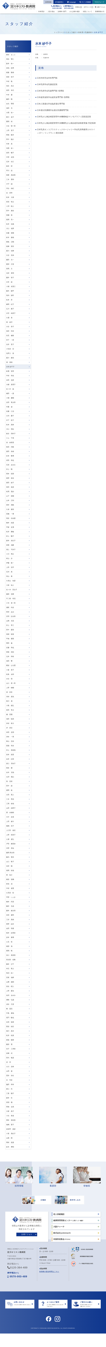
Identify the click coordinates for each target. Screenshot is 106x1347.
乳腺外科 (88, 32)
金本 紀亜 (10, 759)
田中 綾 (9, 786)
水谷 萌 (9, 679)
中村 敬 (9, 81)
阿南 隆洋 (10, 135)
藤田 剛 (9, 99)
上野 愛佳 (10, 991)
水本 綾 (9, 282)
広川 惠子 (10, 309)
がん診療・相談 (74, 11)
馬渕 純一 (11, 973)
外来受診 (41, 11)
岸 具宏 (9, 728)
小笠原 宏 (10, 349)
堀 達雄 (9, 362)
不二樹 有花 (11, 598)
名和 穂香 (10, 1022)
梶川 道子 (10, 117)
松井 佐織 (10, 224)
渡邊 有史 (10, 745)
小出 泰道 (10, 1116)
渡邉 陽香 (10, 1040)
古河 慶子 (10, 416)
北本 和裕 (10, 656)
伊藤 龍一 (10, 563)
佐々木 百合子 (11, 589)
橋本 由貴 (10, 523)
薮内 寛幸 (10, 857)
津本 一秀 (10, 737)
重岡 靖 (9, 121)
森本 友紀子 (11, 540)
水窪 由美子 (11, 313)
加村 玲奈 (10, 331)
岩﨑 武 (9, 1053)
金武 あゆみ (11, 995)
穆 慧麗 (9, 714)
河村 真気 (10, 696)
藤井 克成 (10, 906)
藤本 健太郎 (11, 910)
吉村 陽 (9, 866)
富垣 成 (9, 884)
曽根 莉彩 (10, 652)
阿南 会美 (10, 1107)
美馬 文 (9, 268)
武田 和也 (10, 460)
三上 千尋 (10, 438)
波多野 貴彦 (11, 1129)
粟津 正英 (10, 264)
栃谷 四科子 (11, 433)
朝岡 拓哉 (11, 870)
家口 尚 (9, 1089)
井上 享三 (10, 625)
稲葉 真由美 (11, 175)
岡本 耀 (9, 768)
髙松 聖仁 (10, 59)
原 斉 (8, 1062)
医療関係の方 (99, 11)
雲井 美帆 (10, 505)
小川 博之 (10, 554)
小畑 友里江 (11, 286)
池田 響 (9, 661)
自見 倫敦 (10, 335)
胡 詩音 (9, 692)
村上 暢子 (10, 536)
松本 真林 (10, 424)
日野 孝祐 (10, 848)
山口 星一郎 (11, 683)
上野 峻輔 (10, 688)
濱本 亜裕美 (11, 1120)
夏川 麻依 (10, 358)
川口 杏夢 (10, 228)
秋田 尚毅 (10, 447)
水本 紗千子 (10, 367)
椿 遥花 (9, 1009)
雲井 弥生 (10, 1075)
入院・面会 (51, 11)
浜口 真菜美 (11, 955)
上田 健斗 (10, 821)
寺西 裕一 (10, 148)
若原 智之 (10, 202)
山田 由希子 (11, 808)
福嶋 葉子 (10, 1124)
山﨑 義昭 (10, 982)
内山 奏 (9, 576)
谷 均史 (9, 1080)
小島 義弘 (10, 705)
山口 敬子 (10, 861)
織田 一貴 (10, 393)
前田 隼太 (10, 710)
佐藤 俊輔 (10, 233)
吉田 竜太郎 (11, 402)
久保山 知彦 (11, 581)
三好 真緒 (10, 919)
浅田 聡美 (10, 719)
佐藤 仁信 (10, 411)
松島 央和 (10, 674)
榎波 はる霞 (11, 665)
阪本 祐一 (10, 63)
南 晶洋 (9, 322)
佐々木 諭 (10, 389)
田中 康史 (10, 211)
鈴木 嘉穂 (10, 237)
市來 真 (9, 144)
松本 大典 (10, 197)
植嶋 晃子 (10, 826)
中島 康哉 (10, 1013)
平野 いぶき (11, 897)
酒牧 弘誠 (10, 1000)
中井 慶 (9, 95)
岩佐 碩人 (10, 986)
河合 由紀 (10, 188)
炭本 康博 (10, 937)
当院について (87, 11)
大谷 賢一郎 (11, 126)
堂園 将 (9, 215)
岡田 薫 (9, 643)
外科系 (80, 32)
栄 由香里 (10, 442)
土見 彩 (9, 942)
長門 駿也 (10, 1017)
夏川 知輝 (10, 251)
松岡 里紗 (10, 491)
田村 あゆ (10, 612)
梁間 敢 (9, 790)
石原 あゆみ (11, 465)
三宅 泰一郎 (11, 603)
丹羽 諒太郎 (11, 616)
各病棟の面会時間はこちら (49, 1271)
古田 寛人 (10, 795)
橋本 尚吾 (10, 902)
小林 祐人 (10, 585)
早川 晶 (9, 170)
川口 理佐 (10, 429)
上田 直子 (10, 130)
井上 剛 (9, 469)
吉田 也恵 (10, 380)
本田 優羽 (10, 915)
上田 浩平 (10, 567)
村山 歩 (9, 558)
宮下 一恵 (10, 340)
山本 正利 (10, 500)
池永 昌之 (10, 86)
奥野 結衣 (10, 924)
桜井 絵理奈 (11, 933)
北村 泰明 (10, 273)
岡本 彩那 (10, 474)
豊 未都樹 (10, 812)
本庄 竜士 (10, 968)
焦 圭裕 (9, 781)
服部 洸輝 (10, 594)
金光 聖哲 (10, 104)
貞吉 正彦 (10, 1004)
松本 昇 (9, 300)
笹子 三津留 (11, 1049)
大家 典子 (10, 1111)
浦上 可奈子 (11, 549)
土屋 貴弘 (10, 839)
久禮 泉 (9, 318)
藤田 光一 (10, 260)
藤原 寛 (9, 1044)
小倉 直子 (10, 670)
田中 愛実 (10, 630)
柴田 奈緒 (10, 451)
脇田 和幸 (10, 1084)
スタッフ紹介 (71, 32)
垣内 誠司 (10, 295)
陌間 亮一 (10, 219)
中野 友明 (10, 157)
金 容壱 (9, 193)
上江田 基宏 (11, 830)
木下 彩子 (10, 420)
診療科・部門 (62, 11)
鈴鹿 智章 (10, 371)
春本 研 (9, 166)
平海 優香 (10, 638)
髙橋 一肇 (10, 514)
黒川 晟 (9, 701)
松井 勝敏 (10, 531)
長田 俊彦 (10, 487)
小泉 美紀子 (11, 1133)
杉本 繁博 (10, 456)
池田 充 (9, 108)
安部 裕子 (10, 77)
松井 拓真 (10, 1035)
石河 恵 (9, 572)
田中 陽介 (10, 139)
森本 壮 (9, 1098)
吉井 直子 (10, 344)
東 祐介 (9, 875)
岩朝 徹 (9, 1102)
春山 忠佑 (10, 741)
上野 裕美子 (11, 835)
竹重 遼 (9, 407)
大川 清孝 (10, 1066)
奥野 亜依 (10, 478)
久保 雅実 (10, 509)
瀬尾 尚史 (10, 607)
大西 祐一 (10, 112)
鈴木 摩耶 (10, 1147)
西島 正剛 (10, 242)
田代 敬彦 (10, 1058)
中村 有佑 (10, 375)
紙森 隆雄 (10, 72)
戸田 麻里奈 (11, 844)
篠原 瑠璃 (10, 879)
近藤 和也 (10, 647)
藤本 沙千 (10, 964)
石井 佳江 (10, 161)
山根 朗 (9, 1138)
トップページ (59, 32)
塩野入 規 (10, 353)
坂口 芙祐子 (11, 763)
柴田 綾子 (10, 482)
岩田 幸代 (10, 90)
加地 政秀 (10, 68)
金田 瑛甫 (10, 928)
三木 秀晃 (10, 799)
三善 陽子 (10, 1093)
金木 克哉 (10, 772)
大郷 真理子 (11, 384)
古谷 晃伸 (10, 255)
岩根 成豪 (10, 545)
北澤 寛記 (10, 777)
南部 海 (9, 946)
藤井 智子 (10, 277)
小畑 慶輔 (10, 398)
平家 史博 (10, 527)
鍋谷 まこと (11, 54)
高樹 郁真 (10, 634)
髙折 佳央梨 (11, 518)
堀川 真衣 (10, 1031)
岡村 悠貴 (10, 1142)
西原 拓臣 (10, 1026)
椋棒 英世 (10, 246)
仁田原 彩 (10, 893)
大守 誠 (9, 184)
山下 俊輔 (10, 496)
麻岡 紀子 (10, 304)
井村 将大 (10, 723)
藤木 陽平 (10, 291)
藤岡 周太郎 (10, 852)
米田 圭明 (10, 732)
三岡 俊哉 (10, 803)
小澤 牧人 (10, 206)
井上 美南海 (11, 750)
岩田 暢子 (10, 153)
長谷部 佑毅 (11, 959)
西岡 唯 (9, 951)
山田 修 (9, 1071)
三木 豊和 (10, 179)
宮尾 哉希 (10, 977)
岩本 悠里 (10, 754)
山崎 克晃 (10, 621)
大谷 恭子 (10, 326)
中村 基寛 (10, 888)
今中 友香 (10, 817)
